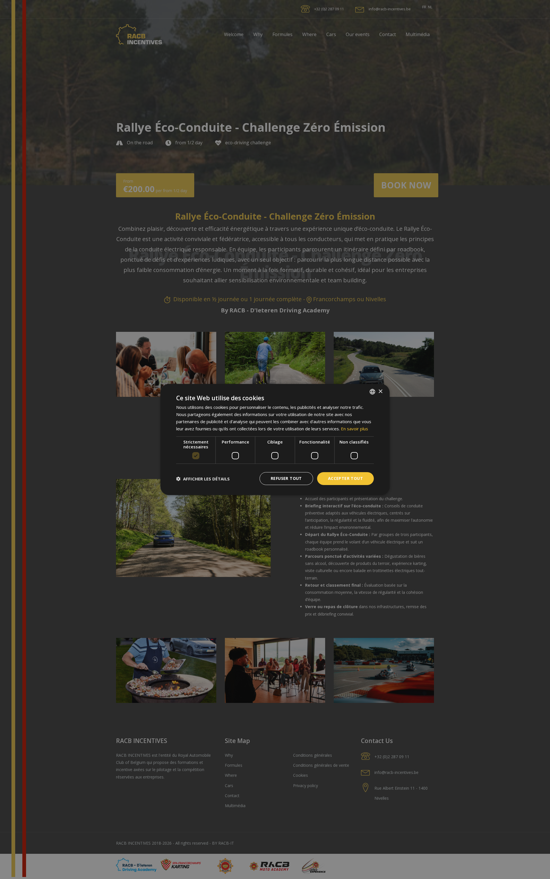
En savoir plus (354, 428)
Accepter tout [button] (345, 478)
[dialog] (275, 439)
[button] (203, 478)
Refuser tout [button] (286, 478)
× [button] (380, 391)
